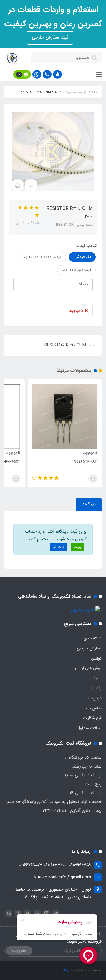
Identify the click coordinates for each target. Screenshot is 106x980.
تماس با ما (93, 708)
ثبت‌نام (58, 547)
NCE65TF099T (85, 461)
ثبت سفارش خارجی (50, 37)
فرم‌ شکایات (92, 718)
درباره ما (95, 698)
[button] (57, 74)
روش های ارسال (88, 668)
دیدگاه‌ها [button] (89, 504)
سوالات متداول (89, 728)
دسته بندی (93, 638)
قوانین (96, 658)
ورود (77, 547)
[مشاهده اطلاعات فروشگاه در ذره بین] (85, 609)
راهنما (97, 688)
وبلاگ (96, 678)
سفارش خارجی (89, 648)
